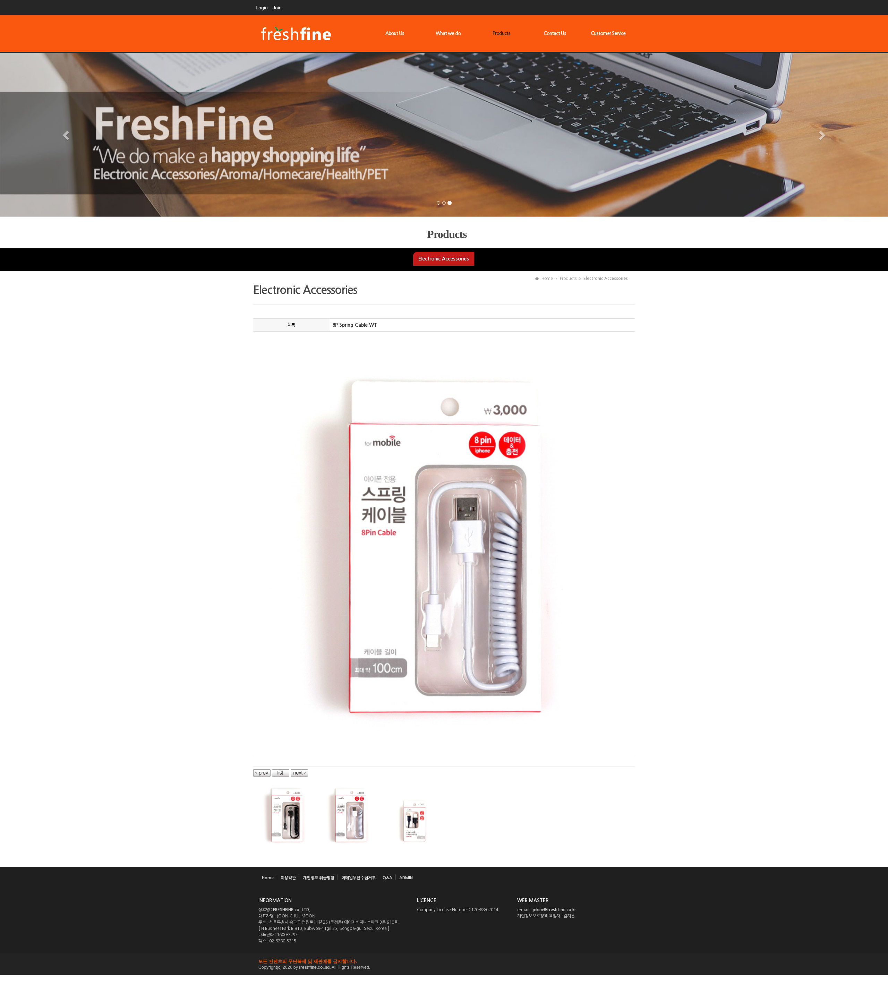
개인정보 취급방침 (318, 886)
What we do (448, 33)
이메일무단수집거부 (358, 886)
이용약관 (288, 886)
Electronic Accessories (443, 267)
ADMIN (406, 886)
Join (277, 7)
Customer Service (608, 33)
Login (262, 7)
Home (268, 886)
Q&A (387, 886)
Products (501, 33)
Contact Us (555, 33)
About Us (394, 33)
